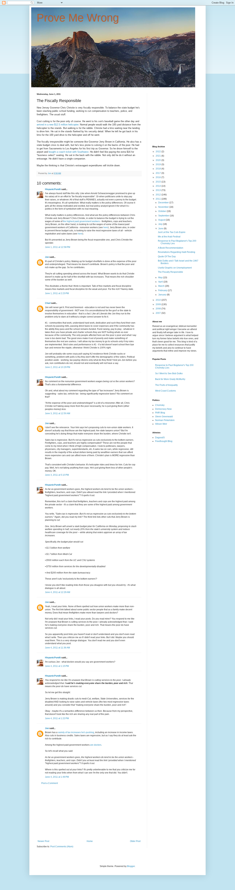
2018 (158, 168)
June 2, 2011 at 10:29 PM (57, 367)
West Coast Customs (165, 390)
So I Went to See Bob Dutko (169, 373)
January (162, 294)
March (161, 286)
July (160, 224)
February (163, 290)
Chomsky (159, 405)
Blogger (131, 866)
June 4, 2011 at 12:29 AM (57, 592)
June (161, 228)
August (162, 220)
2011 (158, 199)
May (160, 277)
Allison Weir (161, 424)
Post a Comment (49, 783)
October (162, 211)
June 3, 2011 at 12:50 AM (57, 413)
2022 (158, 151)
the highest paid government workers (81, 221)
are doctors (95, 745)
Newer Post (43, 841)
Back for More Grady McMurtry (170, 379)
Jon (47, 257)
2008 (158, 308)
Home (90, 841)
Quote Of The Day (167, 256)
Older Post (135, 841)
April (160, 281)
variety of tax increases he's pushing (76, 732)
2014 (158, 186)
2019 (158, 164)
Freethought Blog (163, 441)
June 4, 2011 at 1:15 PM (57, 666)
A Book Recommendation (170, 248)
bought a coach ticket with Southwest (68, 151)
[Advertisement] (89, 812)
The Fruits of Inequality (166, 385)
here (105, 227)
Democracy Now (163, 409)
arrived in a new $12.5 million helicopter (57, 124)
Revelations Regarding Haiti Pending (176, 252)
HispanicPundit (53, 189)
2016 (158, 177)
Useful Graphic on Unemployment (175, 267)
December (163, 202)
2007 (158, 313)
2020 (158, 160)
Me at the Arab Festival (169, 236)
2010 (158, 300)
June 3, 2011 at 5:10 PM (57, 475)
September (164, 215)
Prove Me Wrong (78, 18)
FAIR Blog (160, 412)
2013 (158, 190)
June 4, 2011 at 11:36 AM (57, 647)
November (163, 207)
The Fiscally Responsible (170, 272)
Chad (47, 303)
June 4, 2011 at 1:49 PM (57, 777)
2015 (158, 181)
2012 (158, 194)
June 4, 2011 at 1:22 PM (57, 718)
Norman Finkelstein (165, 420)
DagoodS (160, 437)
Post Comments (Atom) (61, 846)
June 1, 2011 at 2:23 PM (57, 293)
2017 (158, 173)
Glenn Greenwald (164, 416)
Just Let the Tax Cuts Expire (171, 232)
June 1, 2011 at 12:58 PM (57, 247)
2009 (158, 304)
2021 (158, 156)
